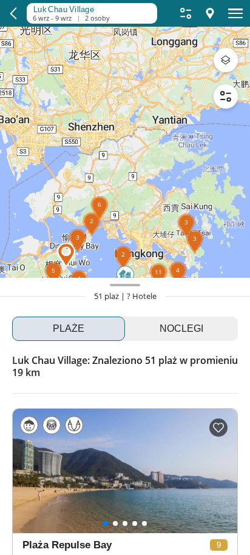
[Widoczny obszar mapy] (88, 8)
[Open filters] (185, 13)
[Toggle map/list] (209, 13)
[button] (77, 253)
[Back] (13, 13)
